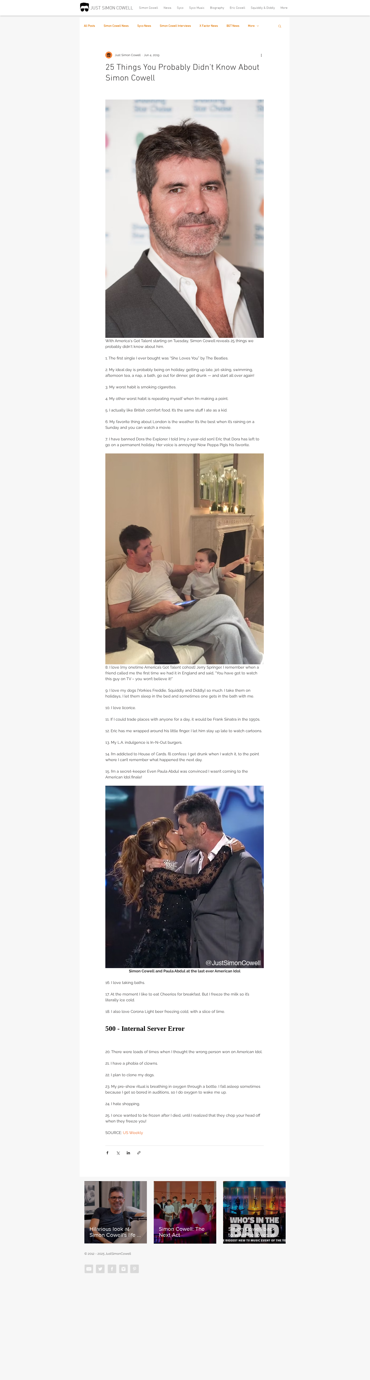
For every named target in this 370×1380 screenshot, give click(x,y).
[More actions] (261, 55)
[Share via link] (139, 1153)
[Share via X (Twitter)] (118, 1153)
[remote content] (184, 1028)
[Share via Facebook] (107, 1153)
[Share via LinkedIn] (128, 1153)
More (251, 26)
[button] (280, 26)
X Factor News (209, 26)
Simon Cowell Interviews (175, 26)
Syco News (144, 26)
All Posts (89, 26)
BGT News (233, 26)
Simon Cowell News (116, 26)
